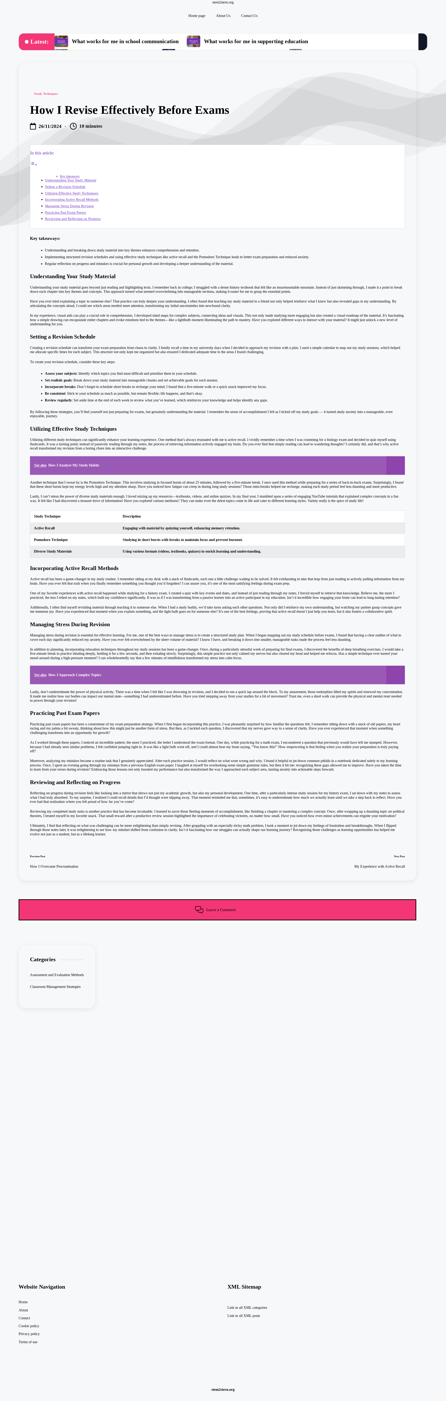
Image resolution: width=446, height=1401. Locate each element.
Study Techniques (46, 93)
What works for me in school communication (125, 41)
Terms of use (28, 1342)
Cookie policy (29, 1326)
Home (23, 1302)
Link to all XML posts (243, 1316)
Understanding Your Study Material (70, 180)
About (23, 1310)
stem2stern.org (223, 2)
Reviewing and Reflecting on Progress (73, 219)
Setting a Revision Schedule (65, 187)
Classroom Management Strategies (55, 987)
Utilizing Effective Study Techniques (71, 193)
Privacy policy (29, 1334)
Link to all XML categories (247, 1308)
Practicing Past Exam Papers (65, 212)
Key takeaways (69, 176)
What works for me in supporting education (256, 41)
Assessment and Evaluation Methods (57, 975)
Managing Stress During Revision (69, 206)
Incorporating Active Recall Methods (71, 199)
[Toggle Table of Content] (33, 164)
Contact (24, 1318)
